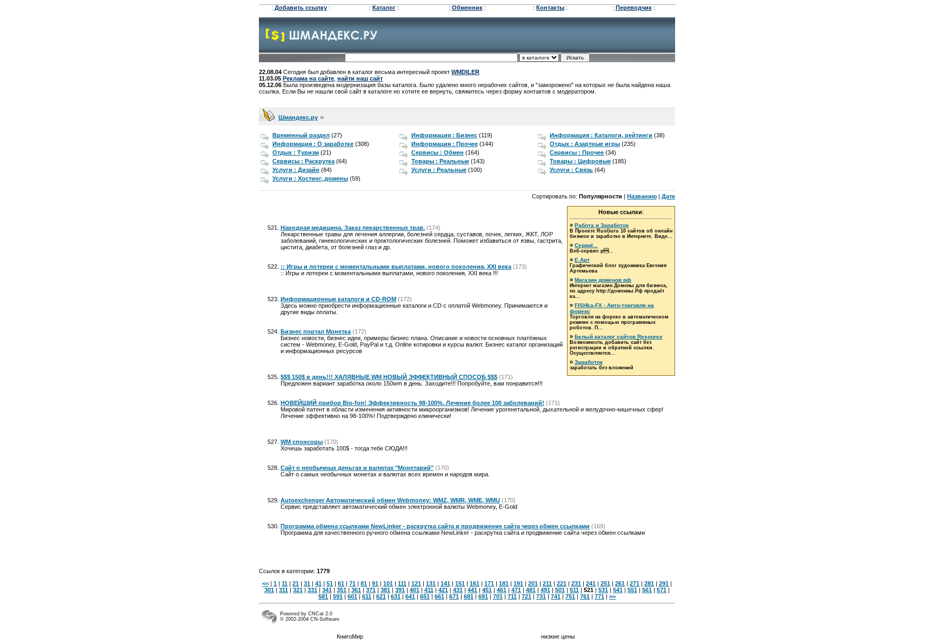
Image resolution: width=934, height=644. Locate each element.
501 (560, 590)
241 (591, 583)
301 (269, 590)
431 (458, 590)
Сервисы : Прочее (577, 152)
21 (295, 583)
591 (338, 596)
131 (431, 583)
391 (400, 590)
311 (283, 590)
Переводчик (634, 7)
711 (512, 596)
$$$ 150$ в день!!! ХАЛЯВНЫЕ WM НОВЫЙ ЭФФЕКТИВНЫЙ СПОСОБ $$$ (389, 377)
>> (612, 596)
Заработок (589, 362)
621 (381, 596)
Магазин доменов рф (603, 280)
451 (487, 590)
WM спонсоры (302, 442)
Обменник (467, 7)
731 (541, 596)
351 (341, 590)
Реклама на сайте (308, 78)
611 (366, 596)
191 (518, 583)
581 (323, 596)
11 (285, 583)
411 (428, 590)
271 (634, 583)
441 (472, 590)
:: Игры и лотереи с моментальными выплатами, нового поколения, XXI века (396, 266)
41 (318, 583)
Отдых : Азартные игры (585, 144)
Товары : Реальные (440, 161)
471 (516, 590)
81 (364, 583)
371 (371, 590)
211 (547, 583)
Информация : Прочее (444, 144)
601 (352, 596)
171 (489, 583)
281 (649, 583)
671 (454, 596)
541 (618, 590)
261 (620, 583)
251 (605, 583)
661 (439, 596)
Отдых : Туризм (295, 152)
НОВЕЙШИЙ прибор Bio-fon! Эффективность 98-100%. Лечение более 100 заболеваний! (412, 403)
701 (498, 596)
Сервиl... (586, 245)
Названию (642, 196)
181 (504, 583)
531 (603, 590)
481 (531, 590)
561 (647, 590)
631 (396, 596)
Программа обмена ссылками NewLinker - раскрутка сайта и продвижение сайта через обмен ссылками (435, 526)
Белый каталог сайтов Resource (619, 337)
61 (341, 583)
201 (533, 583)
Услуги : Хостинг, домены (310, 178)
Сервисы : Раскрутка (303, 161)
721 (526, 596)
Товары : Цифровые (580, 161)
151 (460, 583)
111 (402, 583)
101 (388, 583)
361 (356, 590)
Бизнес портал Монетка (316, 331)
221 (561, 583)
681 (468, 596)
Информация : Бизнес (444, 135)
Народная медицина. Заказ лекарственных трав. (353, 227)
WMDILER (465, 72)
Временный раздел (301, 135)
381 (385, 590)
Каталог (384, 7)
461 (501, 590)
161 (474, 583)
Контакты (550, 7)
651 (425, 596)
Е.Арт (582, 260)
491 (545, 590)
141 (445, 583)
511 (574, 590)
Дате (668, 196)
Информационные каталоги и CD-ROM (338, 299)
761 (585, 596)
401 (414, 590)
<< (265, 583)
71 (352, 583)
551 (632, 590)
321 (298, 590)
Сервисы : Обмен (437, 152)
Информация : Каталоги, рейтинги (601, 135)
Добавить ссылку (301, 7)
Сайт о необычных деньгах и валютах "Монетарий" (357, 467)
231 (576, 583)
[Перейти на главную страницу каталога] (322, 39)
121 (416, 583)
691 (483, 596)
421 (443, 590)
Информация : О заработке (312, 144)
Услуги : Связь (571, 170)
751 (570, 596)
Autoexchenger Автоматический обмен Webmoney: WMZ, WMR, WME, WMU (390, 500)
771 (599, 596)
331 (312, 590)
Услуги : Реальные (438, 170)
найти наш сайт (360, 78)
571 (661, 590)
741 (556, 596)
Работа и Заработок (602, 225)
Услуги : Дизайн (295, 170)
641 (410, 596)
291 (664, 583)
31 (307, 583)
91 (375, 583)
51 (329, 583)
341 (327, 590)
